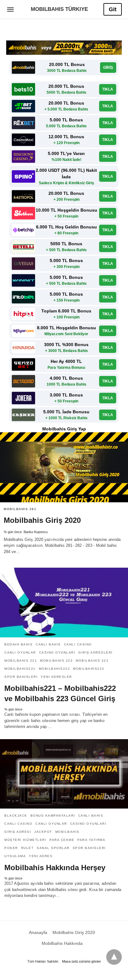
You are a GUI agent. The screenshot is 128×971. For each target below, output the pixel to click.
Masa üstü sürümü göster (81, 961)
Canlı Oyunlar (20, 652)
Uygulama (15, 856)
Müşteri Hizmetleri (25, 840)
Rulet (27, 848)
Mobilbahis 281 (20, 509)
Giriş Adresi (17, 831)
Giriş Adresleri (95, 652)
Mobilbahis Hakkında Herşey (54, 867)
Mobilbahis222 (54, 668)
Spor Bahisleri (21, 676)
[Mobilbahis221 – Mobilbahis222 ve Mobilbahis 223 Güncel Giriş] (64, 602)
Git (113, 9)
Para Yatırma (91, 840)
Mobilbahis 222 (56, 660)
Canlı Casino (78, 644)
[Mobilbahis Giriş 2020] (64, 467)
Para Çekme (61, 840)
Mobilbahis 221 (20, 660)
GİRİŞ (108, 67)
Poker (11, 848)
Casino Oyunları (57, 652)
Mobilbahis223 (88, 668)
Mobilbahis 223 (92, 660)
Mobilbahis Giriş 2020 (42, 520)
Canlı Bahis (48, 644)
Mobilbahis (67, 831)
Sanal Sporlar (53, 848)
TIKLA (107, 89)
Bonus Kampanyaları (52, 815)
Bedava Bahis (18, 644)
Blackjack (15, 815)
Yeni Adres (41, 856)
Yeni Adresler (56, 676)
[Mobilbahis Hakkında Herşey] (64, 774)
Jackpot (43, 831)
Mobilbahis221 (20, 668)
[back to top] (114, 957)
